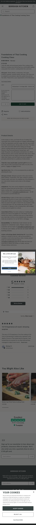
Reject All (18, 514)
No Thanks (9, 271)
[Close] (34, 492)
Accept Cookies (18, 508)
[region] (18, 507)
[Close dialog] (34, 253)
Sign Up (9, 268)
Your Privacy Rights (18, 519)
